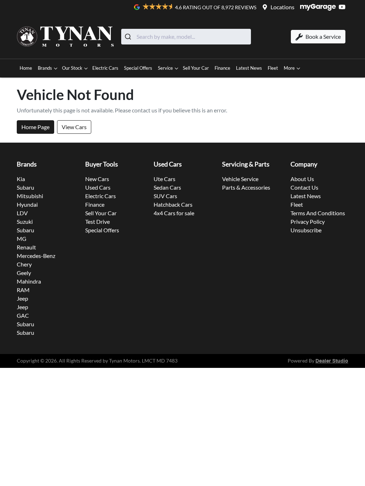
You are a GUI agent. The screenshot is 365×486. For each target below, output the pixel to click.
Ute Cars (164, 178)
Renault (26, 247)
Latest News (249, 68)
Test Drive (97, 221)
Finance (222, 68)
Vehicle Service (240, 178)
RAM (23, 289)
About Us (302, 178)
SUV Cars (165, 195)
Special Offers (138, 68)
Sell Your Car (196, 68)
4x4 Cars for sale (174, 213)
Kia (21, 178)
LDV (22, 213)
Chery (24, 264)
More (289, 68)
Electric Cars (105, 68)
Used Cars (97, 187)
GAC (23, 315)
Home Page (35, 126)
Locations (282, 7)
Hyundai (27, 204)
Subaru (25, 187)
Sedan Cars (167, 187)
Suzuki (25, 221)
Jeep (22, 298)
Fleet (273, 68)
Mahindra (29, 281)
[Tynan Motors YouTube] (343, 7)
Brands (45, 68)
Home (26, 68)
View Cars (74, 126)
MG (21, 238)
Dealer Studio (331, 361)
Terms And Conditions (318, 213)
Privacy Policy (308, 221)
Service (165, 68)
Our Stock (72, 68)
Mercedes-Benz (36, 255)
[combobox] (186, 36)
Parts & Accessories (246, 187)
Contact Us (304, 187)
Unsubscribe (306, 230)
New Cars (97, 178)
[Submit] (129, 36)
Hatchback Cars (173, 204)
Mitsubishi (30, 195)
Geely (24, 272)
